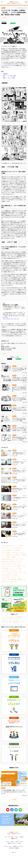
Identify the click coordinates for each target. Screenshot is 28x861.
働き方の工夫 (12, 561)
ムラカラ (4, 566)
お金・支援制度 (5, 568)
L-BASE (19, 843)
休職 (9, 579)
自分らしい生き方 (10, 617)
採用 (15, 581)
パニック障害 (18, 568)
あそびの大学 (17, 548)
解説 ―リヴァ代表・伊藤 (9, 76)
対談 (12, 836)
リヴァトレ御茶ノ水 (16, 554)
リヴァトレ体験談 (5, 575)
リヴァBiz (9, 572)
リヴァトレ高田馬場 (6, 554)
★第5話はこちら (5, 341)
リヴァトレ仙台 (22, 572)
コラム (9, 836)
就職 (21, 545)
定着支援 (13, 557)
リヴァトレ (17, 55)
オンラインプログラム (6, 563)
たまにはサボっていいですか (18, 552)
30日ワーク (9, 566)
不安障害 (23, 554)
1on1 (12, 548)
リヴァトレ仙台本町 (6, 552)
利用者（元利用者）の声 (7, 559)
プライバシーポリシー (8, 846)
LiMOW (14, 563)
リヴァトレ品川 (14, 575)
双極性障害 (19, 579)
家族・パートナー (5, 581)
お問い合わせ (11, 848)
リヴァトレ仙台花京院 (6, 550)
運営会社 (17, 848)
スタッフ (22, 559)
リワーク (4, 572)
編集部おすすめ (14, 838)
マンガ (20, 570)
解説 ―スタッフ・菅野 (9, 78)
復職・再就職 (4, 561)
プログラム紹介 (5, 570)
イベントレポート (5, 548)
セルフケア (16, 559)
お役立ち (21, 836)
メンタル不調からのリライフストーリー (10, 545)
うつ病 (23, 566)
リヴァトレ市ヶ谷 (5, 577)
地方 (24, 579)
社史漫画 (4, 17)
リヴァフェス (13, 577)
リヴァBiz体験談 (17, 566)
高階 (14, 46)
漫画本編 (5, 74)
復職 (12, 581)
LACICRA (19, 563)
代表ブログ (4, 579)
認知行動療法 (15, 621)
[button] (1, 778)
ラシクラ (24, 52)
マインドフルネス (13, 570)
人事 (19, 577)
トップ (6, 836)
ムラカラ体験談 (16, 550)
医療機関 (13, 579)
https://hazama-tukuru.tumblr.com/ (11, 319)
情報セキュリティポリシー (19, 846)
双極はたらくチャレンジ (12, 843)
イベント (12, 568)
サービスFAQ (19, 561)
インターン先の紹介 (6, 557)
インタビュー (16, 836)
